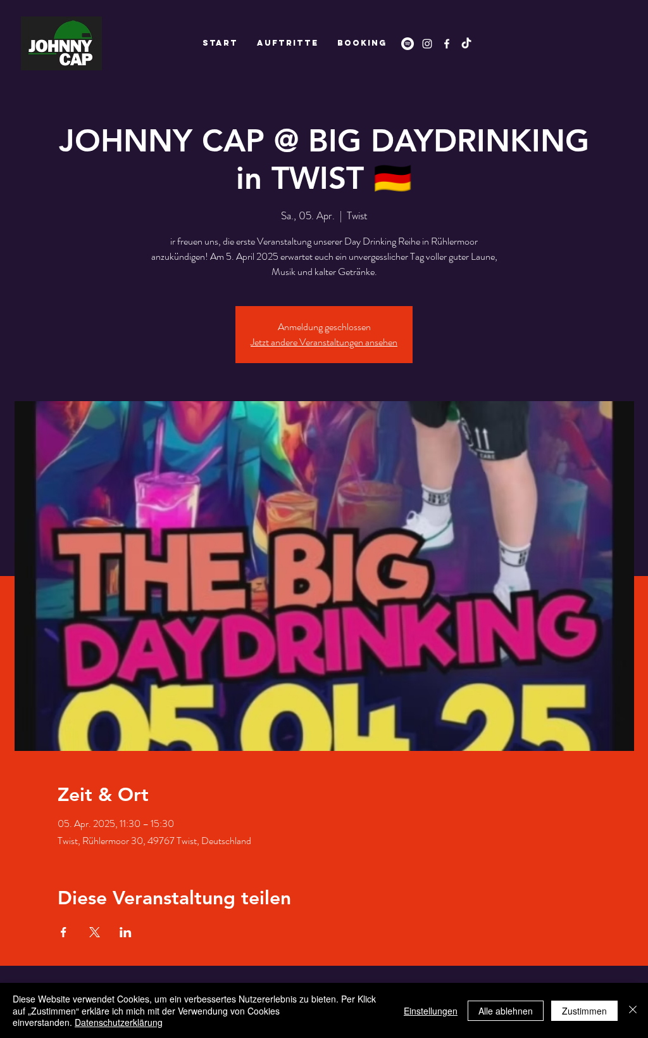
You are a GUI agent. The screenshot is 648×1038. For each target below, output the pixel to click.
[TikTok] (466, 43)
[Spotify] (407, 43)
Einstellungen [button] (431, 1010)
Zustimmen (584, 1010)
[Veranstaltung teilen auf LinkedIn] (126, 932)
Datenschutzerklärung (119, 1022)
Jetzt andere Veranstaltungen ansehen (324, 342)
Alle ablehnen (505, 1010)
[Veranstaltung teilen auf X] (95, 932)
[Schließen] (632, 1010)
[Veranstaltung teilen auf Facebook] (64, 932)
